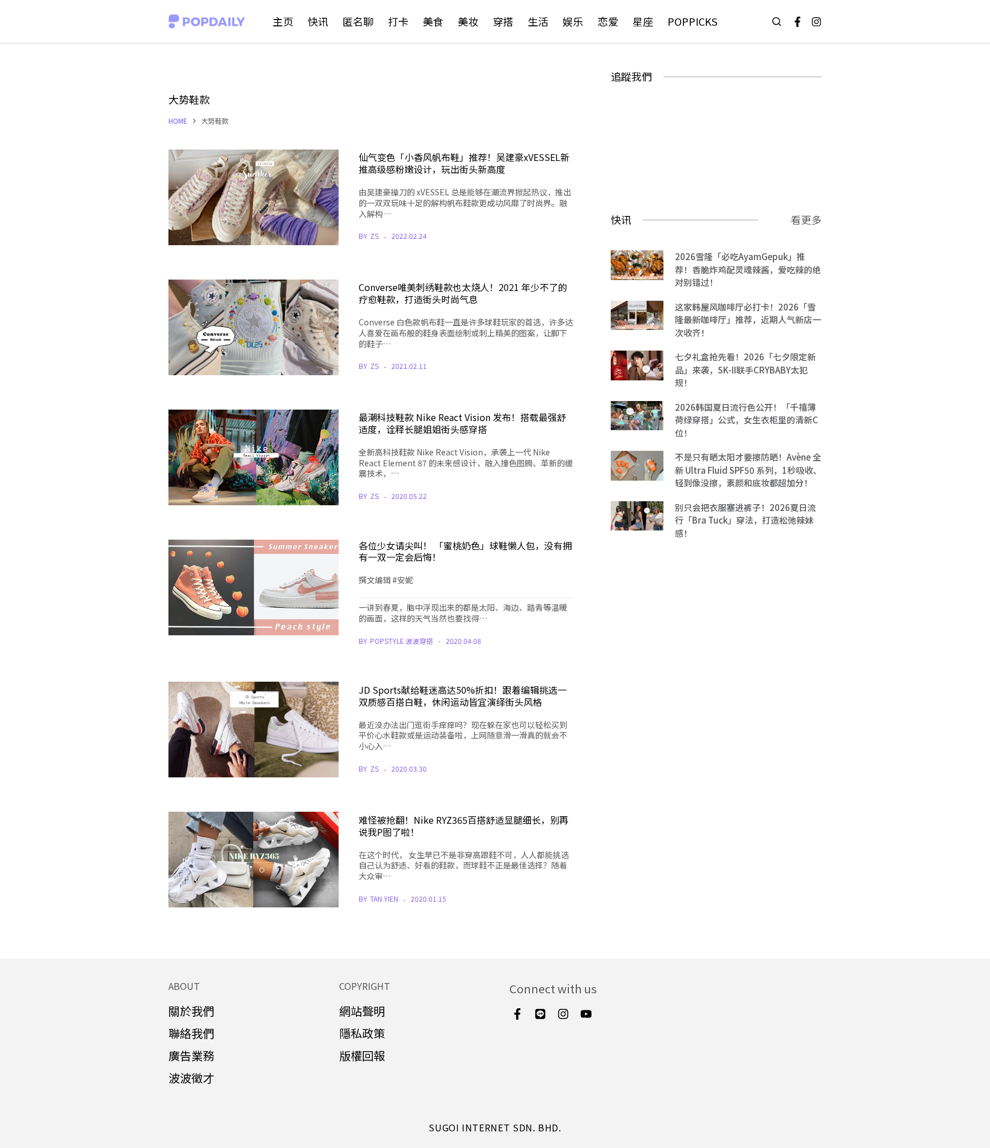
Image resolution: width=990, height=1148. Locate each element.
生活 (538, 21)
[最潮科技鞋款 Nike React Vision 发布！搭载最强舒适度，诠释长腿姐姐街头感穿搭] (253, 457)
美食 (433, 21)
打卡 (398, 21)
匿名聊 (358, 21)
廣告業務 (191, 1055)
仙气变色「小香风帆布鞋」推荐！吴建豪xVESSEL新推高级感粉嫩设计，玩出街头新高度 (464, 163)
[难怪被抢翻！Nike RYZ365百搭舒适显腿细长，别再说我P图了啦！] (253, 859)
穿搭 (503, 21)
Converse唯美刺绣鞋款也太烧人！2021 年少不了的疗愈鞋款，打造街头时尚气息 (463, 293)
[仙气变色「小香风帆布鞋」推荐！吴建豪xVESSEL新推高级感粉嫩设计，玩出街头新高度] (253, 197)
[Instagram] (816, 22)
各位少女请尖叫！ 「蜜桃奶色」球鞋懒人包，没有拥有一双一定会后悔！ (465, 551)
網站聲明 (362, 1010)
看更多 (806, 219)
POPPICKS (692, 21)
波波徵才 (191, 1078)
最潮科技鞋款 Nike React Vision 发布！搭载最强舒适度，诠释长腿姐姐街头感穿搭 (462, 423)
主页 (283, 21)
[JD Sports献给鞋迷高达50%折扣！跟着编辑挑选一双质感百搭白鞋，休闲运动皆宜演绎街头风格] (253, 729)
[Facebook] (797, 22)
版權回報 (362, 1055)
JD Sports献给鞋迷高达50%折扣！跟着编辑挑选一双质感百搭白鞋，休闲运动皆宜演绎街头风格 (463, 696)
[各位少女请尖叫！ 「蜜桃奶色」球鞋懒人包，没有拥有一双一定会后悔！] (253, 587)
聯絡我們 (191, 1033)
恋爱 (608, 21)
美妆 (468, 21)
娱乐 (573, 21)
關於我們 (191, 1010)
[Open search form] (776, 21)
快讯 (318, 21)
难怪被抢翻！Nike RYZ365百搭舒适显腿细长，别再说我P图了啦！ (463, 826)
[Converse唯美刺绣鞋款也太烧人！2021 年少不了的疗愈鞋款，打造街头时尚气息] (253, 327)
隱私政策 (362, 1033)
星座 (642, 21)
